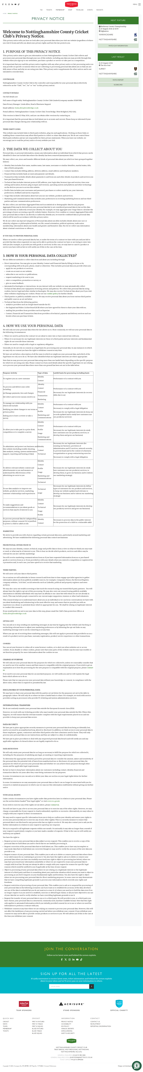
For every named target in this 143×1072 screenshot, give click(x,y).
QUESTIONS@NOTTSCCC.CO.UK (81, 1057)
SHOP (70, 10)
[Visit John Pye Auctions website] (24, 1004)
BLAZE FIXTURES (37, 1029)
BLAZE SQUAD (37, 1033)
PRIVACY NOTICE (67, 1022)
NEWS (5, 1024)
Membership (60, 10)
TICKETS (6, 1031)
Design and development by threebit (129, 1066)
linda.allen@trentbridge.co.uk (26, 108)
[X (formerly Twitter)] (5, 4)
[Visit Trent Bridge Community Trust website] (119, 1004)
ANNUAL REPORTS (67, 1029)
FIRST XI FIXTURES (38, 1022)
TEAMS (5, 1026)
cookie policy (52, 294)
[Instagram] (9, 4)
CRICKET (6, 1022)
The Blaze (79, 10)
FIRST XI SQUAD (37, 1026)
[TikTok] (18, 4)
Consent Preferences (50, 1066)
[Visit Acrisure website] (71, 1004)
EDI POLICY (65, 1026)
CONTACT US (95, 1022)
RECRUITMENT (95, 1024)
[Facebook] (3, 4)
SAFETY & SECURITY (68, 1033)
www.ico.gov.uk (53, 801)
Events (90, 10)
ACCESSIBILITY (66, 1024)
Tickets (49, 10)
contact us (55, 805)
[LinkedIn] (12, 4)
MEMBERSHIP (7, 1029)
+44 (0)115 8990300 (76, 1060)
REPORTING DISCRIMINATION (100, 1026)
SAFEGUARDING (66, 1031)
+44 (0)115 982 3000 (78, 1055)
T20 (41, 10)
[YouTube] (15, 4)
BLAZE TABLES (37, 1031)
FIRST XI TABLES (37, 1024)
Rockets (100, 10)
